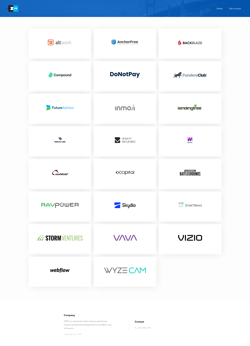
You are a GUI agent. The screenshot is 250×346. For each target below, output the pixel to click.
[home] (12, 8)
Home (220, 8)
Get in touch (235, 8)
